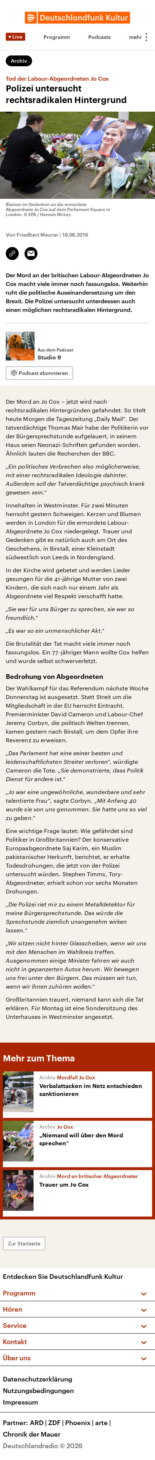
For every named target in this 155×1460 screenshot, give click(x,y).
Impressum (20, 1402)
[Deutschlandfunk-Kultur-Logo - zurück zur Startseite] (77, 18)
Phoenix (79, 1423)
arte (103, 1423)
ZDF (56, 1423)
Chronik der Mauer (32, 1434)
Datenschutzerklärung (37, 1379)
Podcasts (99, 37)
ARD (38, 1423)
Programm (57, 37)
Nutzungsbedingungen (38, 1390)
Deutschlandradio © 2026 (43, 1446)
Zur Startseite (24, 1243)
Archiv (19, 61)
